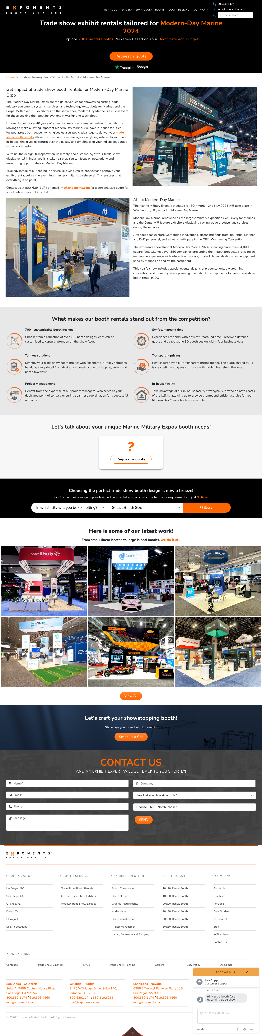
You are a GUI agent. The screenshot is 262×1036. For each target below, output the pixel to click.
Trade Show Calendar (50, 965)
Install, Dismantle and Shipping (130, 934)
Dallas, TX (12, 911)
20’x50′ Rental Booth (175, 919)
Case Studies (221, 911)
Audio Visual (119, 911)
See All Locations (16, 927)
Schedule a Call (131, 736)
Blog (216, 927)
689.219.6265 (103, 998)
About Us (219, 888)
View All (131, 695)
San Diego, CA (15, 896)
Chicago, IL (12, 919)
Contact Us (220, 942)
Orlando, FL (13, 904)
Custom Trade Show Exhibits (78, 896)
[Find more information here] (226, 1000)
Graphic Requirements (125, 904)
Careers (159, 965)
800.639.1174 (225, 4)
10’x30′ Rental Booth (175, 896)
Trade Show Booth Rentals (77, 888)
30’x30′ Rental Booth (175, 927)
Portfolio (218, 904)
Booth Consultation (123, 888)
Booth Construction (123, 919)
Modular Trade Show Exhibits (78, 904)
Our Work (201, 9)
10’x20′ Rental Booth (175, 888)
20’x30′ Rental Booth (175, 911)
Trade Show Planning (122, 965)
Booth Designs (179, 9)
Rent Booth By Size (117, 9)
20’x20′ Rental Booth (175, 904)
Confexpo (12, 965)
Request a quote (131, 56)
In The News (221, 934)
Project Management (124, 927)
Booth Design (120, 896)
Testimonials (220, 919)
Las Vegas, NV (15, 888)
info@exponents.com (230, 9)
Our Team (219, 896)
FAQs (86, 965)
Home (10, 77)
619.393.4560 (39, 998)
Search (208, 508)
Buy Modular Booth (149, 9)
